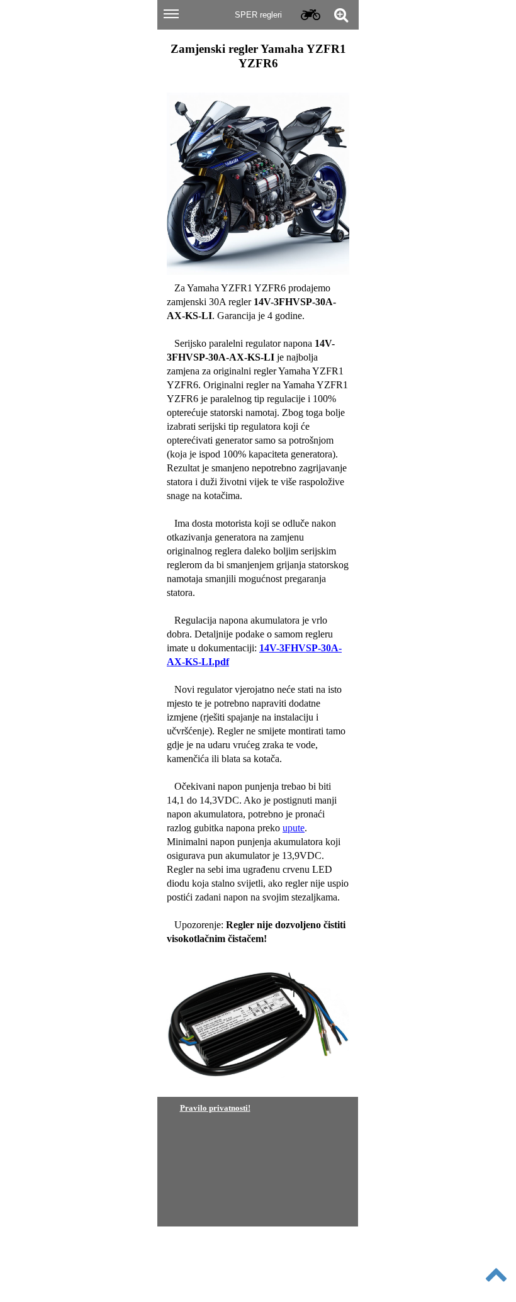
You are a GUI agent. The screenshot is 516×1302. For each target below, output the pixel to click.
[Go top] (495, 1273)
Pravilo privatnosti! (215, 1108)
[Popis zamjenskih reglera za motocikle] (309, 14)
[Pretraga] (340, 14)
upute (294, 827)
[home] (257, 21)
